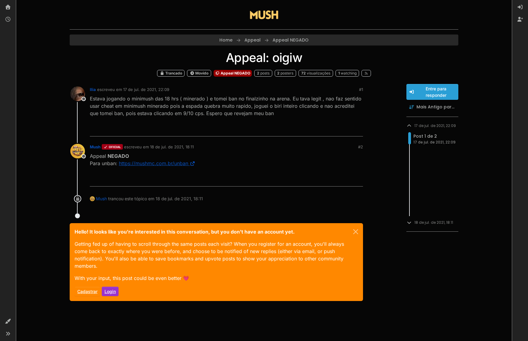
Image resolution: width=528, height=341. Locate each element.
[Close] (355, 231)
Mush (95, 146)
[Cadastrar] (520, 19)
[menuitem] (520, 7)
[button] (7, 321)
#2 (360, 146)
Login (110, 291)
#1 (361, 89)
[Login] (520, 7)
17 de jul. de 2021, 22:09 (146, 89)
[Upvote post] (337, 129)
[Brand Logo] (264, 14)
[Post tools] (357, 129)
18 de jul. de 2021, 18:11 (172, 146)
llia (93, 89)
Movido (201, 73)
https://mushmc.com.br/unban (153, 163)
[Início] (7, 7)
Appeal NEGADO (235, 73)
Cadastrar (87, 291)
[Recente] (7, 19)
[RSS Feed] (366, 73)
